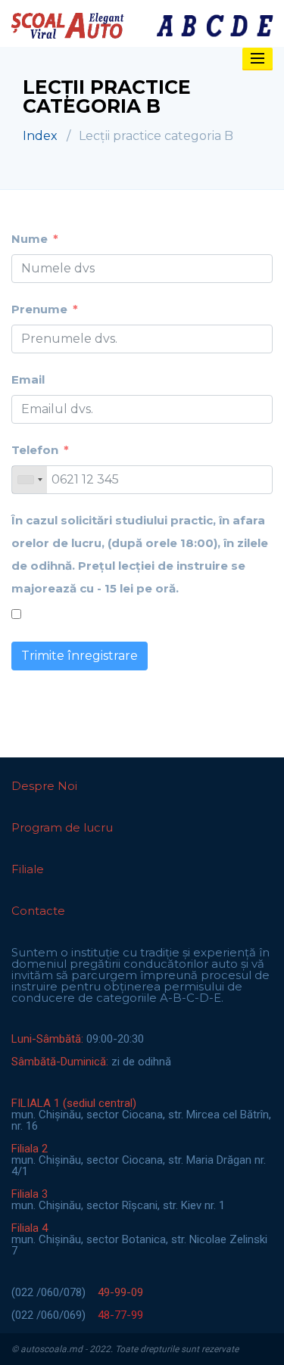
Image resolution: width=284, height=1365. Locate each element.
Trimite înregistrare (79, 655)
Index (40, 136)
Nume (29, 239)
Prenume (39, 309)
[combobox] (29, 479)
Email (28, 379)
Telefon (34, 450)
